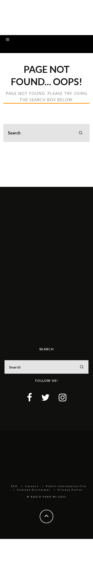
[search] (81, 133)
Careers (32, 486)
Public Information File (66, 486)
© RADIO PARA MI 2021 (46, 496)
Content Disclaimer (33, 489)
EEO (14, 486)
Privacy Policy (70, 489)
